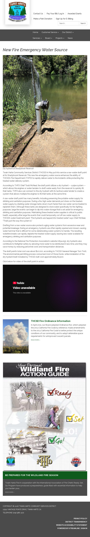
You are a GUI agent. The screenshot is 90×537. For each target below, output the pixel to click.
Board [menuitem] (47, 38)
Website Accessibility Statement (71, 525)
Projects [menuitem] (59, 38)
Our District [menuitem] (67, 32)
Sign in (84, 528)
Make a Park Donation (42, 19)
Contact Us (38, 13)
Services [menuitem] (36, 38)
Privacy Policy (80, 518)
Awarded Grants (75, 13)
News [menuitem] (70, 38)
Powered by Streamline (68, 528)
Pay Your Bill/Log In (55, 13)
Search (83, 23)
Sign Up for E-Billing (64, 19)
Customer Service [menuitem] (49, 32)
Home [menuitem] (35, 32)
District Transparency (76, 522)
